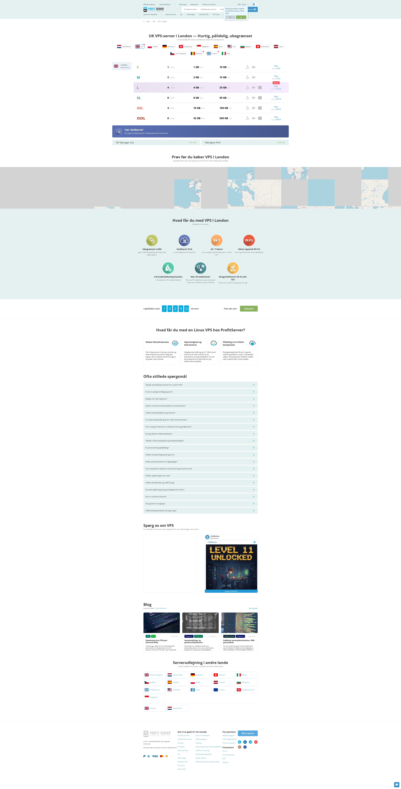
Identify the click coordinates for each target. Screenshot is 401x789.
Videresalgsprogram (230, 739)
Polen (198, 682)
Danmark (176, 690)
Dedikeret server (229, 636)
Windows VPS (204, 14)
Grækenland (155, 690)
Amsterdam (177, 708)
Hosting (223, 9)
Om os (225, 751)
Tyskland (199, 675)
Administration (171, 14)
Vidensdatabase (165, 4)
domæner (181, 747)
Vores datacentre (229, 755)
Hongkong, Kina (248, 690)
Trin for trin (198, 636)
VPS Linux (216, 14)
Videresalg (182, 4)
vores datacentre (194, 161)
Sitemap (225, 762)
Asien (198, 690)
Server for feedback (150, 14)
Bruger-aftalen (201, 758)
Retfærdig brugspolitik (204, 754)
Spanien (176, 682)
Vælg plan (249, 308)
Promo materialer (229, 743)
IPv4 (153, 636)
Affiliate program (149, 4)
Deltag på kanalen (231, 591)
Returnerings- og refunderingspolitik (209, 747)
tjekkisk (153, 682)
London (153, 708)
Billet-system (248, 733)
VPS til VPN (182, 769)
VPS (154, 21)
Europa (222, 690)
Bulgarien (245, 682)
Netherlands (178, 675)
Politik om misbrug (208, 4)
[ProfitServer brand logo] (153, 9)
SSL (181, 14)
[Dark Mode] (255, 4)
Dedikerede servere (208, 9)
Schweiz (222, 675)
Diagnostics (189, 636)
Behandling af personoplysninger (207, 762)
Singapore (154, 697)
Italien (244, 675)
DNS (148, 636)
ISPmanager (191, 14)
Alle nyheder (253, 608)
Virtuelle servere (190, 9)
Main (148, 21)
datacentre (194, 4)
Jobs (224, 758)
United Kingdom (156, 675)
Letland (222, 682)
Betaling (198, 743)
